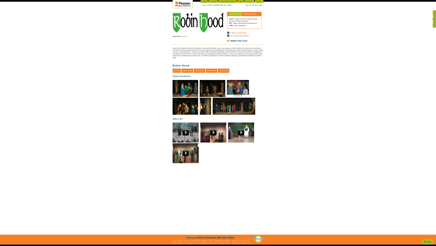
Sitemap (227, 240)
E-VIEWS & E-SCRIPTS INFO (238, 33)
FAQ (210, 240)
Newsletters (218, 240)
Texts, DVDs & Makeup (199, 240)
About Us (235, 240)
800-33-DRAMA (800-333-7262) (219, 5)
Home (175, 240)
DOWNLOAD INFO (239, 36)
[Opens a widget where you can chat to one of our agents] (427, 242)
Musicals (187, 240)
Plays (180, 240)
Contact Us (245, 240)
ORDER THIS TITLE (238, 41)
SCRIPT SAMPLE (187, 70)
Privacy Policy (177, 242)
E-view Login (257, 5)
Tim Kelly (184, 36)
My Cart (249, 5)
